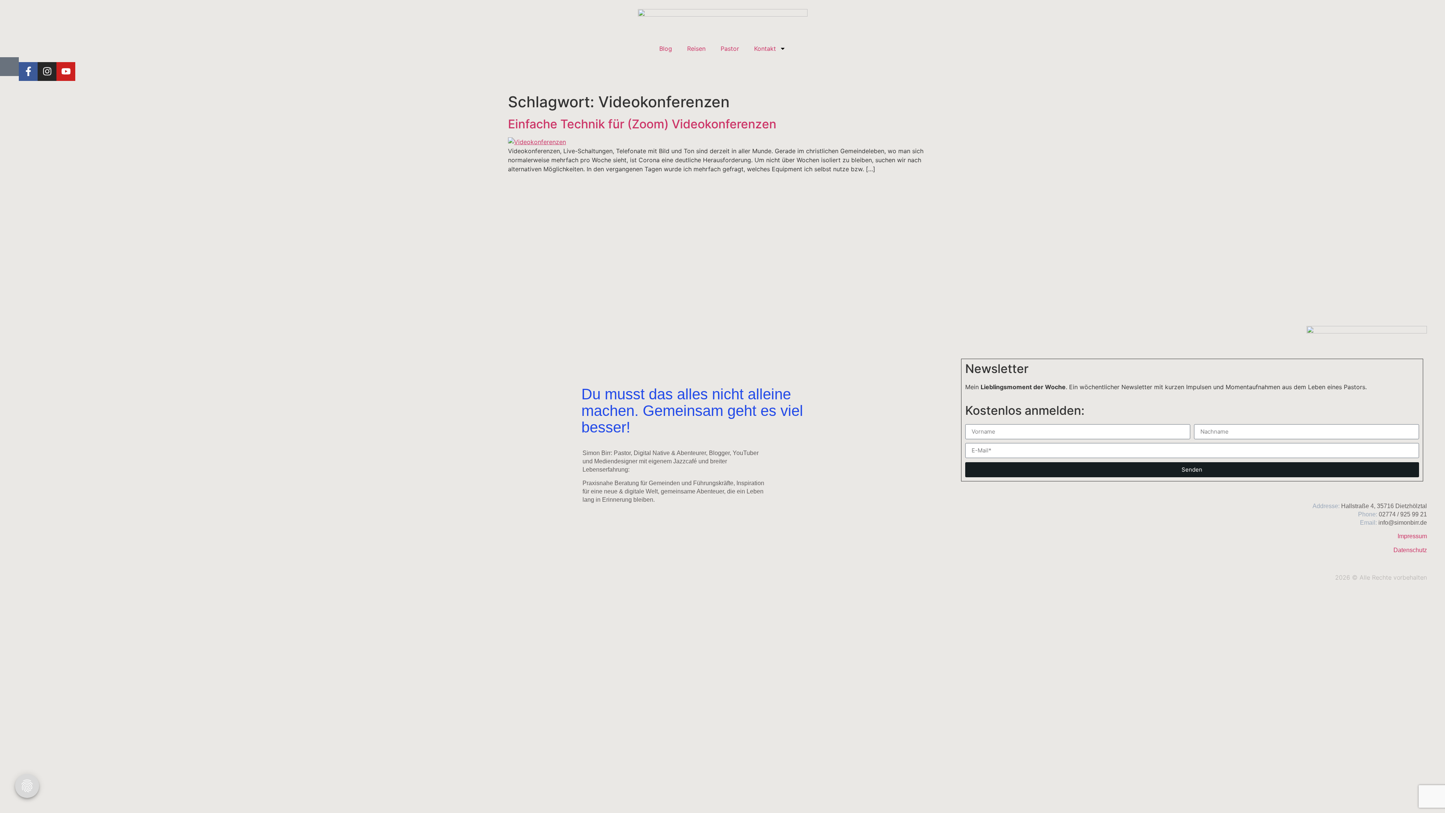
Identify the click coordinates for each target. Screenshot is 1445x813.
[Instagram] (47, 71)
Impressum (1412, 536)
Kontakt (765, 48)
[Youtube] (65, 71)
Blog (665, 48)
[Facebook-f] (28, 71)
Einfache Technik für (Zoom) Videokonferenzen (642, 124)
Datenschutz (1410, 550)
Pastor (730, 48)
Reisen (696, 48)
